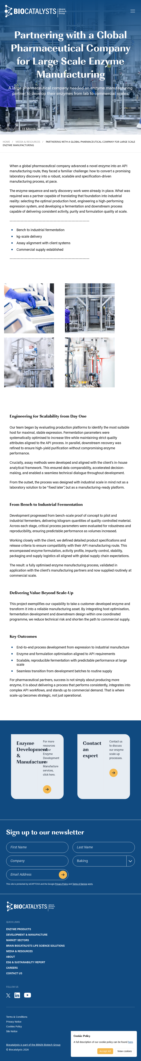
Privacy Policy (61, 884)
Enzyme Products (18, 929)
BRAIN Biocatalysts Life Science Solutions (35, 946)
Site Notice (11, 1031)
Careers (12, 968)
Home (8, 141)
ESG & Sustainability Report (25, 962)
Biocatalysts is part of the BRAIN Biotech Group (33, 1044)
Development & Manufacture (26, 934)
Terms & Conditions (16, 1017)
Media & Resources (29, 141)
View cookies (124, 1051)
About (10, 957)
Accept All (105, 1051)
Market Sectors (17, 940)
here (130, 1042)
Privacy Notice (13, 1022)
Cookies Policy (14, 1026)
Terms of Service (79, 884)
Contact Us (14, 973)
